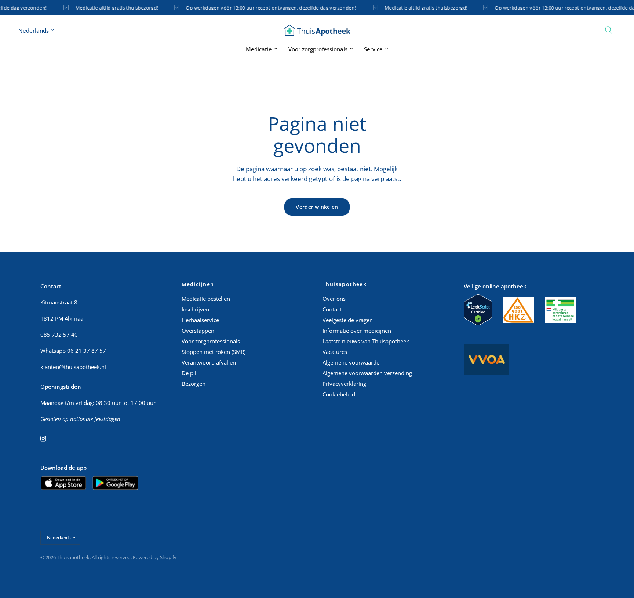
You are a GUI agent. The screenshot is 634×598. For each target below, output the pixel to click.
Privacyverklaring (344, 383)
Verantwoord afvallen (209, 362)
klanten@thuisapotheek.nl (73, 366)
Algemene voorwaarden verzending (367, 373)
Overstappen (198, 330)
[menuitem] (261, 49)
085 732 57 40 (59, 334)
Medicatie (259, 49)
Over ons (334, 298)
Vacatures (335, 351)
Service (373, 49)
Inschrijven (195, 309)
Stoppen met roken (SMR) (213, 351)
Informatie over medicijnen (357, 330)
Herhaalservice (200, 320)
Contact (332, 309)
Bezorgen (193, 383)
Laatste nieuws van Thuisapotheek (366, 341)
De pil (189, 373)
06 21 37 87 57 (86, 350)
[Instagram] (48, 439)
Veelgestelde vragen (348, 320)
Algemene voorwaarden (353, 362)
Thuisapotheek (345, 284)
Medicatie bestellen (206, 298)
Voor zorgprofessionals (317, 49)
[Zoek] (608, 30)
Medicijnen (198, 284)
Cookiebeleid (339, 394)
